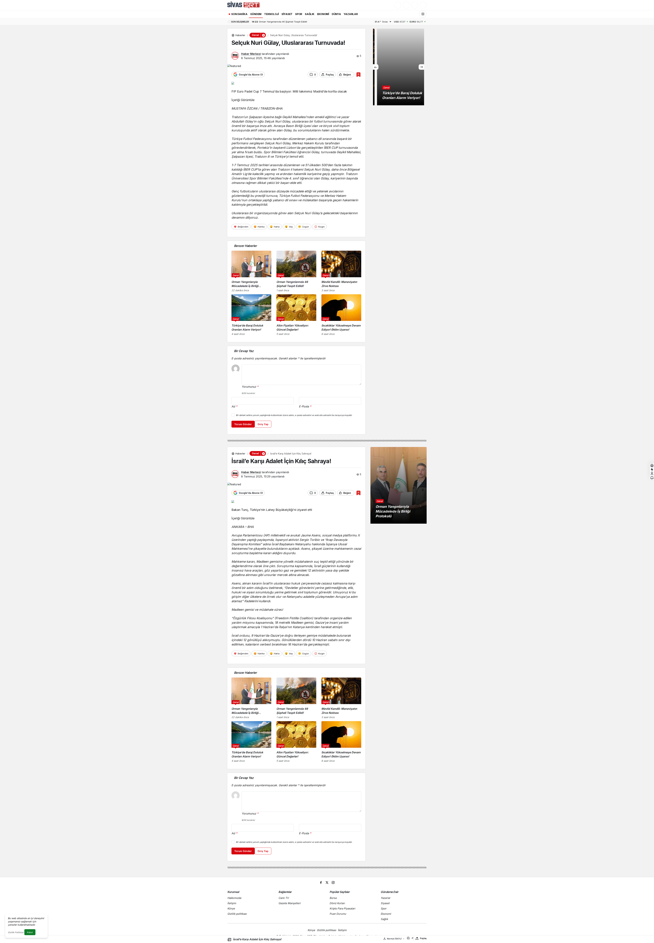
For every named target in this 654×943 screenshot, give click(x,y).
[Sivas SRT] (243, 4)
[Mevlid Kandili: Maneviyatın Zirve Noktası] (341, 271)
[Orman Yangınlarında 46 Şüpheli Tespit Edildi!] (296, 271)
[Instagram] (333, 882)
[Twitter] (327, 882)
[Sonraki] (421, 67)
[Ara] (397, 5)
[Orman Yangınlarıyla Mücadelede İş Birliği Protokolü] (251, 271)
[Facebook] (321, 882)
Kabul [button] (30, 932)
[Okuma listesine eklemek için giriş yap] (358, 74)
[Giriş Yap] (414, 5)
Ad (234, 406)
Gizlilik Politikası (16, 932)
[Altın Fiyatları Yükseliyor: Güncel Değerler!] (296, 314)
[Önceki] (375, 67)
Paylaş (423, 938)
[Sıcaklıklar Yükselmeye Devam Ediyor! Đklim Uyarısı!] (341, 314)
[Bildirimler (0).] (652, 478)
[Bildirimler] (423, 5)
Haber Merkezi (251, 54)
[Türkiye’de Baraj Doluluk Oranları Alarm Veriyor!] (251, 314)
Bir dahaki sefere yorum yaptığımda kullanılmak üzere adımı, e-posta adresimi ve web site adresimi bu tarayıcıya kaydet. (294, 415)
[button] (406, 5)
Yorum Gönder (243, 424)
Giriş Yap (263, 424)
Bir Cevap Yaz (243, 351)
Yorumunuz (250, 386)
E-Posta (305, 406)
